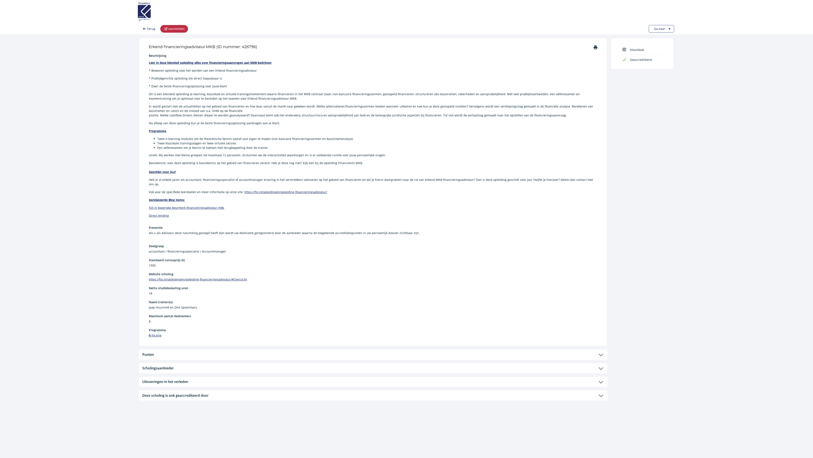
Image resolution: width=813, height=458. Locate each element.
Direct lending (159, 216)
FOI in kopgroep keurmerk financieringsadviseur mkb (186, 208)
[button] (373, 355)
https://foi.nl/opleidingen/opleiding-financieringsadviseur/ (285, 192)
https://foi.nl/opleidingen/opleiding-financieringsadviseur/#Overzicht (198, 279)
